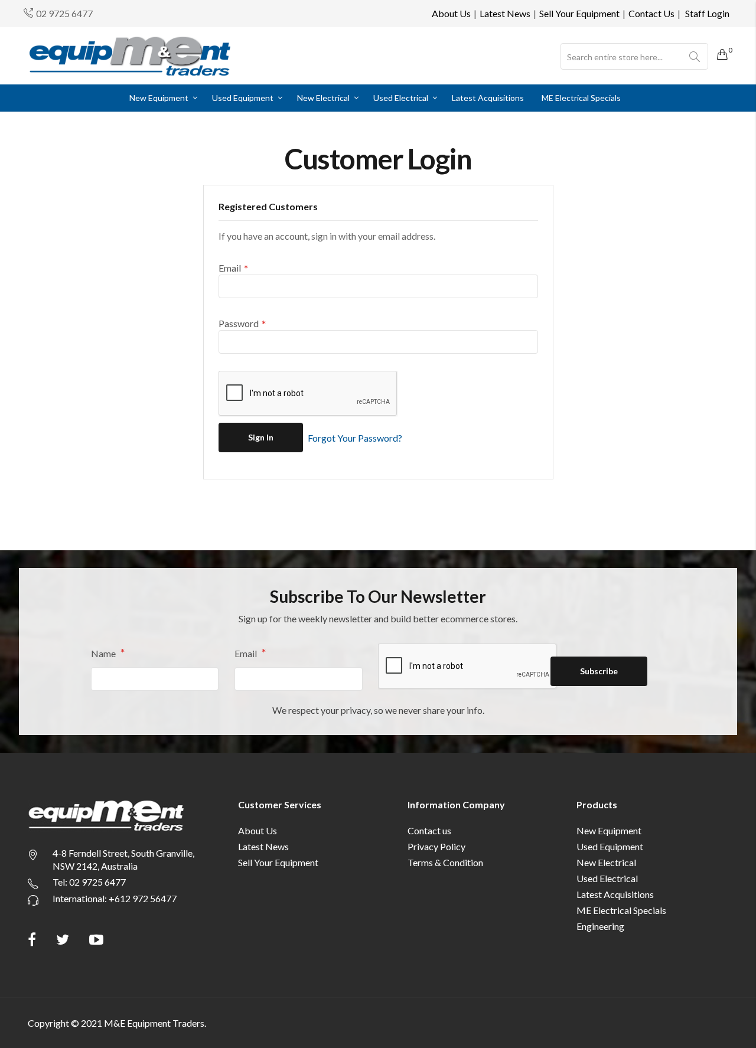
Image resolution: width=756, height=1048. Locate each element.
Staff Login (707, 13)
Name (104, 653)
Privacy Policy (436, 846)
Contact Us (651, 13)
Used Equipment (609, 846)
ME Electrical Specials (621, 910)
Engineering (600, 926)
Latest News (505, 13)
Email (246, 653)
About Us (451, 13)
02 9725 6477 (64, 13)
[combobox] (634, 57)
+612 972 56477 (143, 898)
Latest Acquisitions (615, 894)
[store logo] (130, 56)
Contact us (429, 830)
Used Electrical (607, 878)
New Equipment (608, 830)
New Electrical (606, 862)
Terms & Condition (445, 862)
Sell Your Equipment (579, 13)
